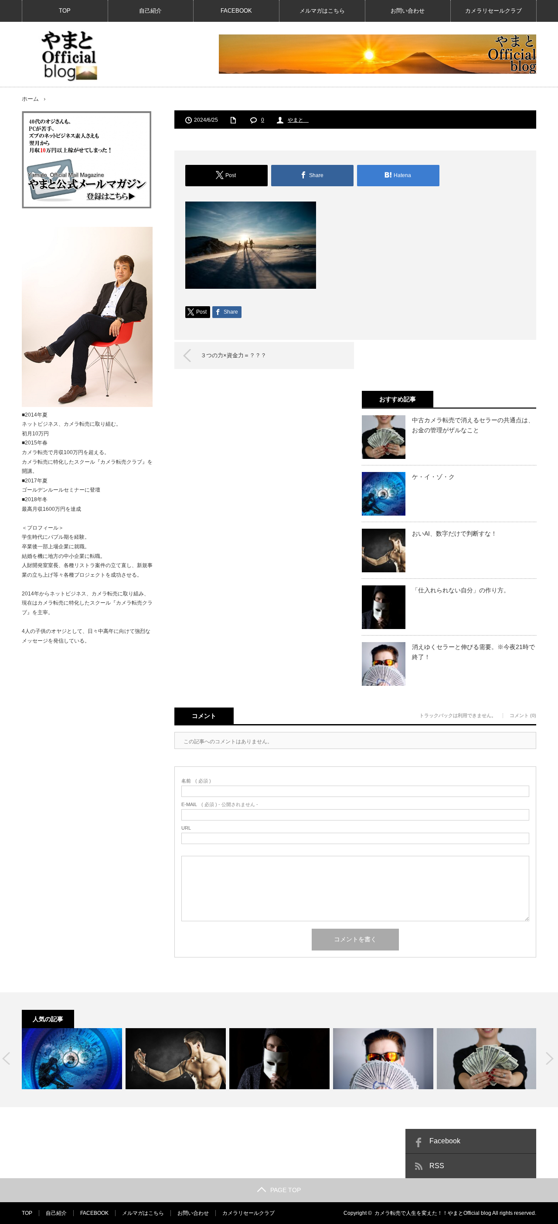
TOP (65, 10)
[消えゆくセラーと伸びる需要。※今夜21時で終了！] (383, 1058)
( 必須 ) (196, 781)
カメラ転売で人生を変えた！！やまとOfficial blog (432, 1213)
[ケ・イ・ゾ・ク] (72, 1058)
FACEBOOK (236, 10)
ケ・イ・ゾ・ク (433, 476)
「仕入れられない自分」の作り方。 (461, 590)
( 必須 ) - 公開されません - (219, 804)
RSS (436, 1165)
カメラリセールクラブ (493, 10)
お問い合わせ (408, 10)
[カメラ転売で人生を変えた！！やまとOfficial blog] (67, 56)
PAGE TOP (285, 1189)
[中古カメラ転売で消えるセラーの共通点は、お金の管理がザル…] (487, 1058)
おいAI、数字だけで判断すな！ (454, 533)
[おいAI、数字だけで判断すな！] (176, 1058)
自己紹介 (150, 10)
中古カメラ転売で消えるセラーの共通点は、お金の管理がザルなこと (473, 425)
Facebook (444, 1141)
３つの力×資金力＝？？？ (233, 355)
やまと (298, 120)
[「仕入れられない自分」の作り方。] (279, 1058)
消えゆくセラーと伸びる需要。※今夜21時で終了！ (473, 651)
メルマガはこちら (322, 10)
